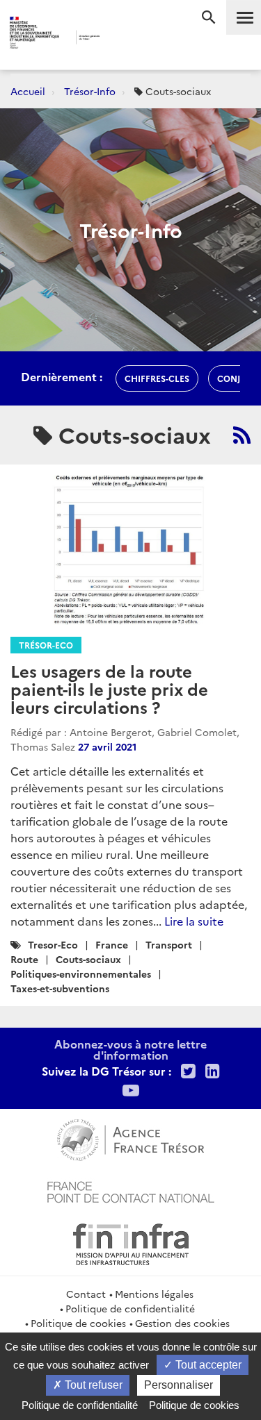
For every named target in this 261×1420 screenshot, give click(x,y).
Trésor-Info (90, 91)
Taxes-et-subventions (59, 988)
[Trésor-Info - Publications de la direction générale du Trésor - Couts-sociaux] (242, 434)
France (111, 944)
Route (24, 959)
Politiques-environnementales (80, 973)
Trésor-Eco (46, 645)
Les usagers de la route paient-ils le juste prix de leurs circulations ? (109, 689)
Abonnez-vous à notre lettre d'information (130, 1049)
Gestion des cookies (182, 1323)
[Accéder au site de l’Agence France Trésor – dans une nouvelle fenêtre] (130, 1138)
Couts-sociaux (88, 959)
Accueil (27, 91)
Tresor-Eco (53, 944)
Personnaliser (178, 1385)
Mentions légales (154, 1294)
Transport (168, 944)
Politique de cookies (78, 1323)
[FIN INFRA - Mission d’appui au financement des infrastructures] (131, 1242)
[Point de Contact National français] (131, 1190)
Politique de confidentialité (130, 1308)
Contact (86, 1294)
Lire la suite (193, 920)
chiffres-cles (157, 378)
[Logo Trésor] (119, 38)
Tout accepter (207, 1365)
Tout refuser (92, 1385)
